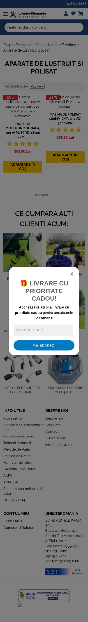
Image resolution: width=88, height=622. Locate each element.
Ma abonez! (44, 345)
